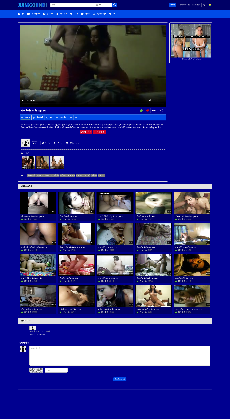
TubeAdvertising (196, 59)
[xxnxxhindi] (33, 5)
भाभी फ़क (101, 175)
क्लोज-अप (79, 175)
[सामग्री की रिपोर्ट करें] (76, 117)
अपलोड (172, 5)
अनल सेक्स (71, 175)
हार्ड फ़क (94, 175)
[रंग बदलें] (204, 5)
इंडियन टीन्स (48, 175)
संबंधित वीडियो (99, 131)
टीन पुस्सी (87, 175)
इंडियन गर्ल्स (31, 175)
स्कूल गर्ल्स (39, 175)
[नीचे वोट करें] (147, 110)
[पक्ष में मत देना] (141, 110)
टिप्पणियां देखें (85, 131)
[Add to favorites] (70, 117)
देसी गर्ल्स (63, 175)
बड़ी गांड (56, 175)
